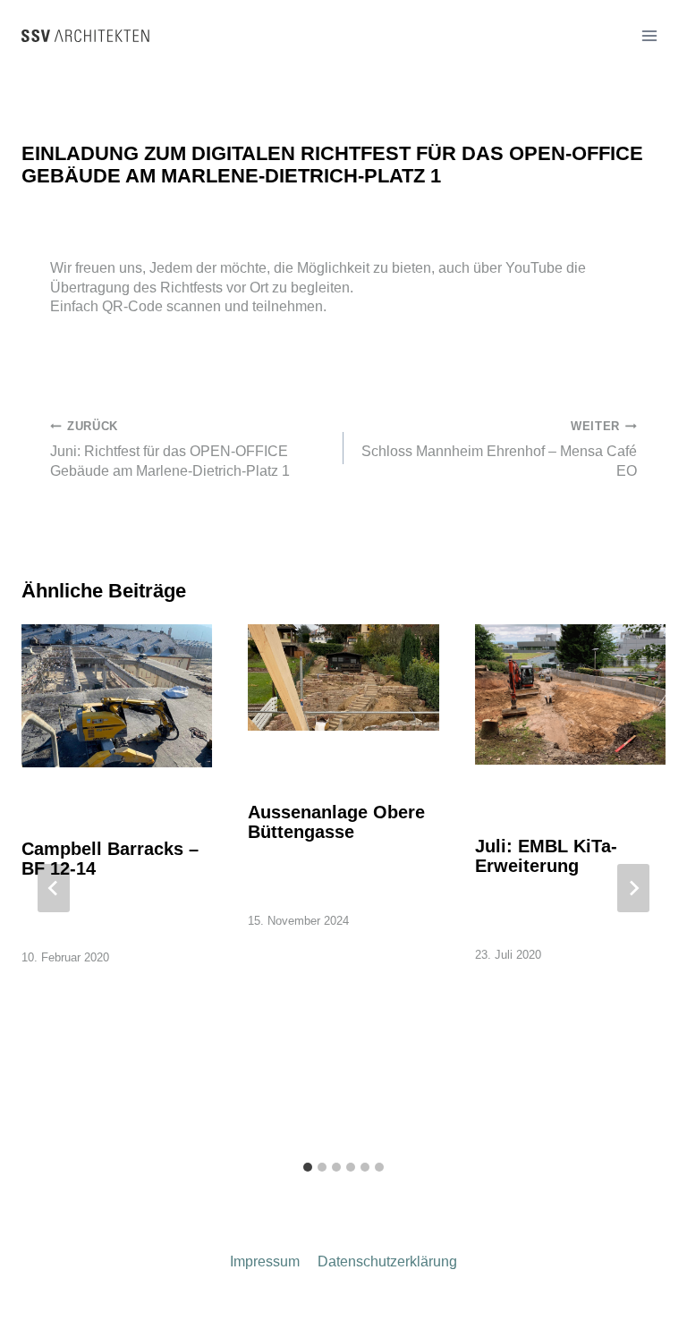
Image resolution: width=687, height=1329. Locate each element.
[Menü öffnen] (649, 35)
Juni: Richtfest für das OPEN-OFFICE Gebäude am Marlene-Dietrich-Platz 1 (170, 448)
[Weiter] (633, 888)
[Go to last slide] (54, 888)
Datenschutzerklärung (387, 1261)
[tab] (307, 1167)
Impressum (265, 1261)
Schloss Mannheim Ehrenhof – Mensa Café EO (499, 448)
